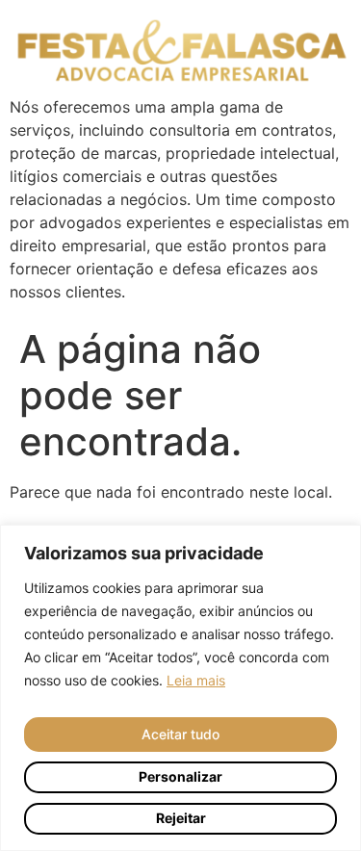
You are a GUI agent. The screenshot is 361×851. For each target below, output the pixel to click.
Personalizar (180, 776)
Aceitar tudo (180, 734)
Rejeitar (181, 818)
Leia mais (196, 680)
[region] (180, 688)
